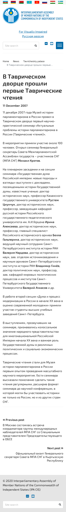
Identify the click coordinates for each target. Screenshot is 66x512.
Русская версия (33, 36)
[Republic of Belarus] (21, 1)
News (16, 61)
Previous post (14, 419)
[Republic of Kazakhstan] (29, 1)
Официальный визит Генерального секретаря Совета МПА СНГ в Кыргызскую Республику (33, 457)
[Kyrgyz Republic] (37, 1)
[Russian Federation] (44, 1)
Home (6, 61)
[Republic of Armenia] (13, 1)
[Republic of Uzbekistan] (60, 1)
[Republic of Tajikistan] (52, 1)
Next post (54, 448)
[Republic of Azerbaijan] (5, 1)
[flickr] (46, 43)
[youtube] (51, 43)
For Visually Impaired (33, 31)
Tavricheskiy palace (34, 61)
